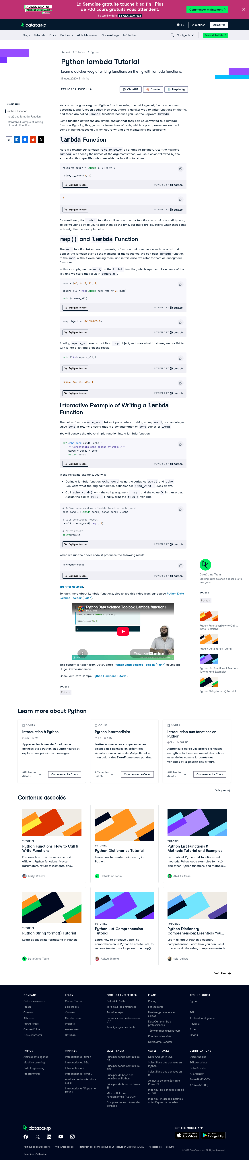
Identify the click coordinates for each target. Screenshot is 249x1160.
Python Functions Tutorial (110, 676)
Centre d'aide (32, 1029)
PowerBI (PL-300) (200, 1079)
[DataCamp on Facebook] (26, 1137)
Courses (70, 1012)
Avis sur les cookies (65, 1146)
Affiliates (29, 1018)
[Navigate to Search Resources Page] (172, 35)
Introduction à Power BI (79, 1073)
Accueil (65, 52)
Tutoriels (80, 52)
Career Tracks (73, 1001)
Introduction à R (74, 1068)
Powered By (162, 185)
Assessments (73, 1029)
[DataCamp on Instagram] (72, 1137)
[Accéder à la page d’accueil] (33, 25)
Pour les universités (159, 1036)
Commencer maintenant (206, 9)
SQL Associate (198, 1062)
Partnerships (31, 1023)
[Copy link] (9, 139)
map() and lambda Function (24, 116)
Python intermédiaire (112, 732)
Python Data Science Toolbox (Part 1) (139, 664)
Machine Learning (34, 1062)
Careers (28, 1012)
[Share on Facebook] (25, 139)
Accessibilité (155, 1146)
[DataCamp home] (49, 1128)
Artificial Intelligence (202, 1018)
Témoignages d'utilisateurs (164, 1030)
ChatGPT (195, 1035)
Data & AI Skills (116, 1001)
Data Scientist (198, 1068)
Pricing (152, 1001)
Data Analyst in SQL (160, 1056)
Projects (70, 1023)
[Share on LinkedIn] (17, 139)
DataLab (70, 1035)
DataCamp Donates (160, 1042)
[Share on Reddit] (33, 139)
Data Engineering (34, 1068)
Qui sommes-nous (34, 1001)
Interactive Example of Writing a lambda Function (25, 124)
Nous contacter (33, 1035)
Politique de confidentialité (37, 1146)
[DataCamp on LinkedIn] (49, 1137)
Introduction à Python (40, 732)
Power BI (195, 1023)
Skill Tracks (72, 1006)
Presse (28, 1006)
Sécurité (170, 1146)
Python (95, 52)
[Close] (244, 10)
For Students (155, 1006)
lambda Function (17, 111)
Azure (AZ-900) (199, 1085)
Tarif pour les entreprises (121, 1006)
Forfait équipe (115, 1012)
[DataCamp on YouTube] (61, 1137)
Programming (32, 1073)
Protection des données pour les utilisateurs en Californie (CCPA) (111, 1146)
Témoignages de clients (121, 1027)
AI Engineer (197, 1073)
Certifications (73, 1018)
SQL (192, 1012)
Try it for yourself (71, 586)
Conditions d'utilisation (35, 1154)
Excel (193, 1029)
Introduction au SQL (77, 1062)
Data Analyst (198, 1056)
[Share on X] (41, 139)
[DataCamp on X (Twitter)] (37, 1137)
